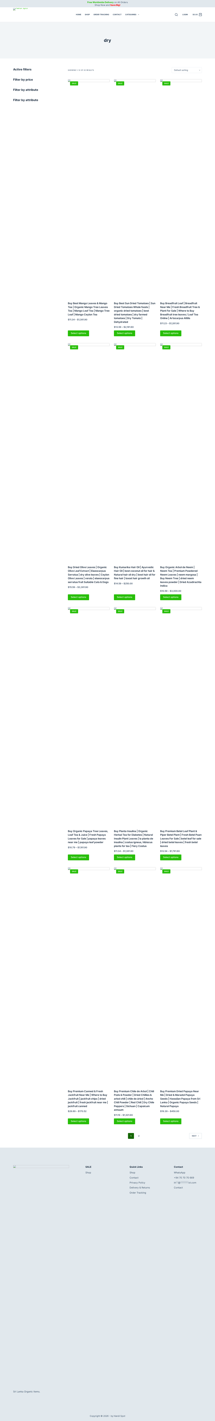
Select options (78, 333)
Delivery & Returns (140, 1187)
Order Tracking (101, 14)
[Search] (176, 14)
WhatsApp (179, 1172)
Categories (130, 14)
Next (194, 1136)
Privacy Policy (137, 1182)
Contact (117, 14)
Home (78, 14)
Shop (87, 14)
